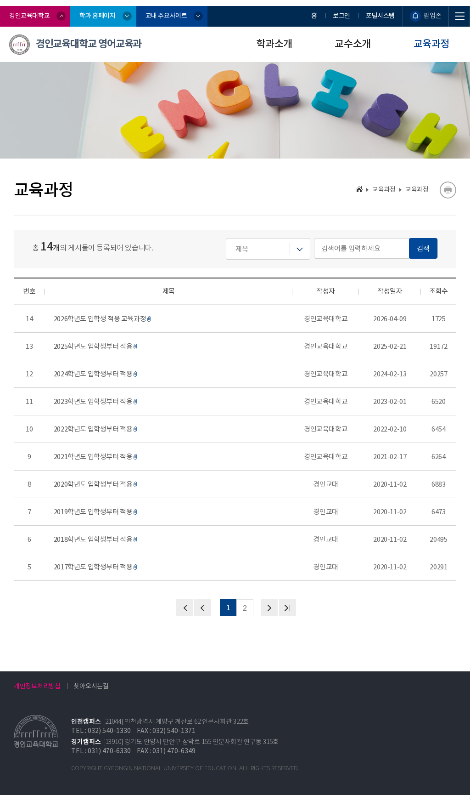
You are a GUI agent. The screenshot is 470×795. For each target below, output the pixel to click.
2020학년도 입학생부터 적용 (93, 484)
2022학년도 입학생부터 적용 (93, 429)
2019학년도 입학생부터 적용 (93, 511)
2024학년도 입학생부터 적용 (93, 373)
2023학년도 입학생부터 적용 (93, 401)
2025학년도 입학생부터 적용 (93, 346)
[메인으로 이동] (359, 189)
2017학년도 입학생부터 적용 (93, 566)
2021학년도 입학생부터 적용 (93, 456)
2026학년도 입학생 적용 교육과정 (100, 318)
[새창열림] (447, 190)
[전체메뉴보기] (459, 16)
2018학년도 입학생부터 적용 (93, 539)
